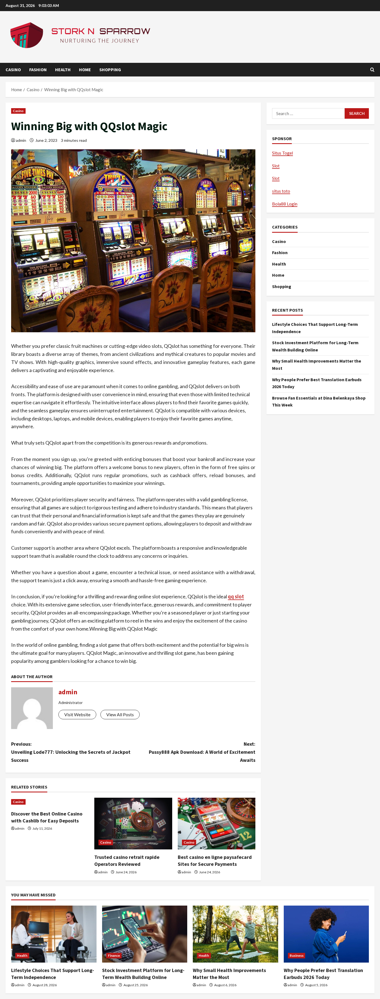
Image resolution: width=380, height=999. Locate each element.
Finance (114, 955)
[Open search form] (372, 69)
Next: (202, 752)
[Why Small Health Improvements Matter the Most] (235, 934)
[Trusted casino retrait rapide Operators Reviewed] (133, 823)
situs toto (281, 191)
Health (63, 69)
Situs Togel (282, 152)
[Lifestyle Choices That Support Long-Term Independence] (54, 934)
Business (297, 955)
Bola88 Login (284, 203)
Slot (276, 165)
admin (21, 140)
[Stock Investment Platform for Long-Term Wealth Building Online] (144, 934)
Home (85, 69)
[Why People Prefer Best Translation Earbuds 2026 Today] (326, 934)
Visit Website (77, 714)
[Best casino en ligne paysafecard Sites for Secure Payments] (216, 823)
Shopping (110, 69)
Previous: (70, 752)
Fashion (38, 69)
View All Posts (120, 714)
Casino (13, 69)
